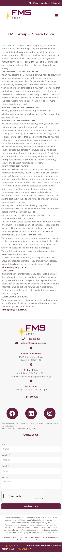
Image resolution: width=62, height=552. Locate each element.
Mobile (5, 455)
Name (4, 444)
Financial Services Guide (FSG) (15, 537)
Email (4, 466)
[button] (56, 15)
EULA (22, 545)
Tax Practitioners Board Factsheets (31, 540)
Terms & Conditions (50, 537)
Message (5, 477)
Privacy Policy (31, 428)
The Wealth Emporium (39, 3)
